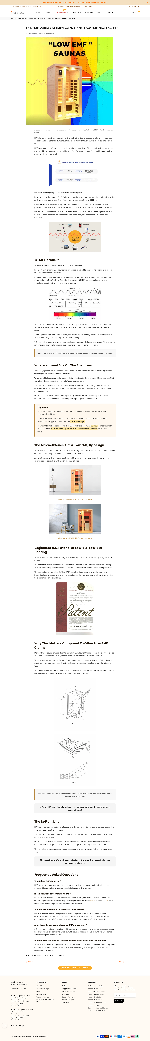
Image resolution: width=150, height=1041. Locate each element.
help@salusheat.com (20, 7)
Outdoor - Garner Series (97, 1002)
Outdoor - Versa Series (96, 1011)
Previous (30, 962)
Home (13, 18)
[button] (137, 13)
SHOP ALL (48, 13)
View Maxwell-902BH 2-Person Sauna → (75, 538)
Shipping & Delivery (69, 989)
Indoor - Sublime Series (96, 1000)
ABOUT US (76, 13)
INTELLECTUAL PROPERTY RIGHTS (45, 1001)
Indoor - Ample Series (96, 994)
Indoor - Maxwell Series (96, 991)
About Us (39, 986)
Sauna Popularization (24, 18)
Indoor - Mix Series (95, 997)
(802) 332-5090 (35, 7)
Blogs (38, 991)
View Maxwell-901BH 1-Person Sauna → (75, 499)
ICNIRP (105, 900)
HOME (38, 13)
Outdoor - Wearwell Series (98, 1008)
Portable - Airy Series (96, 986)
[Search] (129, 13)
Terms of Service (42, 997)
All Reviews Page (42, 989)
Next (121, 962)
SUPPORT (88, 13)
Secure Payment (68, 997)
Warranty (65, 994)
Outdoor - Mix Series (95, 1005)
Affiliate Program (68, 1000)
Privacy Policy (41, 994)
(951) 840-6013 (27, 1010)
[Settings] (133, 13)
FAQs (99, 13)
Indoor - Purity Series (95, 989)
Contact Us (66, 1002)
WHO (92, 900)
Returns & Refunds (69, 991)
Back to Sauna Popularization (75, 968)
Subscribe (118, 1001)
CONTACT (109, 13)
